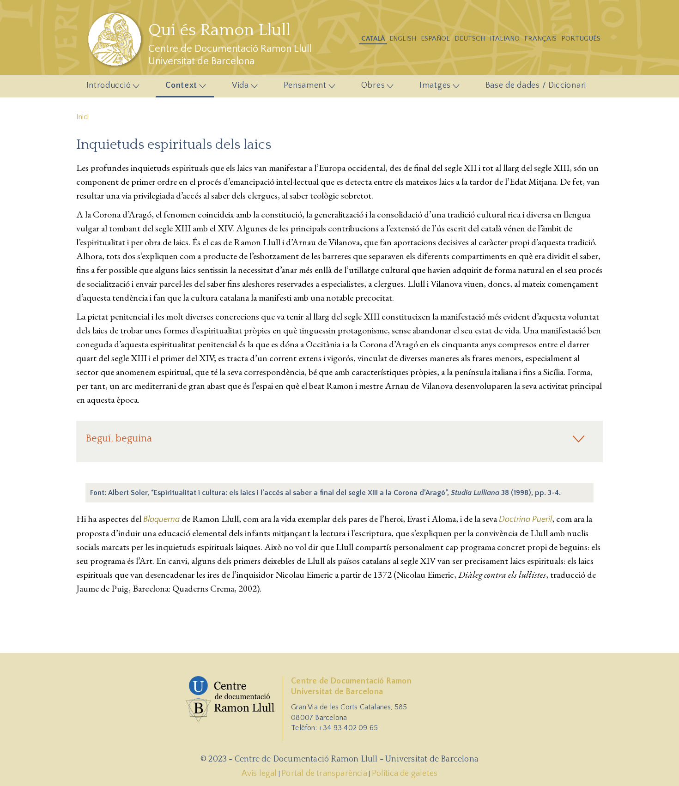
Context (177, 88)
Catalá (373, 38)
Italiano (505, 38)
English (402, 38)
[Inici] (115, 39)
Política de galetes (405, 773)
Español (435, 38)
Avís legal (259, 773)
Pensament (300, 88)
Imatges (430, 88)
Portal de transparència (324, 773)
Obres (368, 88)
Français (540, 38)
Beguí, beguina (118, 438)
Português (580, 38)
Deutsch (470, 38)
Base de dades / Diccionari (535, 85)
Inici (82, 117)
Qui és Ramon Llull (219, 30)
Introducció (103, 88)
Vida (235, 88)
